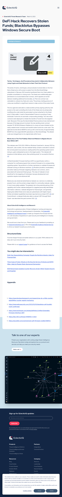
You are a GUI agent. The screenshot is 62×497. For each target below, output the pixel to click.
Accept (39, 490)
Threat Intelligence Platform (16, 447)
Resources (12, 459)
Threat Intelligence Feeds (16, 453)
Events (36, 471)
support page (23, 244)
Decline (51, 490)
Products (12, 444)
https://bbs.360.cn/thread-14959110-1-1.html (22, 317)
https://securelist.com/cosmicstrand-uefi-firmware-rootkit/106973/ (30, 321)
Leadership (37, 464)
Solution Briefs (13, 469)
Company (37, 459)
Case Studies (12, 464)
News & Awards (38, 469)
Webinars (11, 471)
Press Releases (38, 466)
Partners (37, 444)
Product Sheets (13, 466)
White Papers (13, 473)
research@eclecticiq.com (16, 225)
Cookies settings (27, 490)
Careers (36, 473)
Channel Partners (39, 449)
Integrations (37, 447)
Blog (10, 461)
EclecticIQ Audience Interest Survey (42, 225)
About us (36, 461)
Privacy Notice (33, 429)
